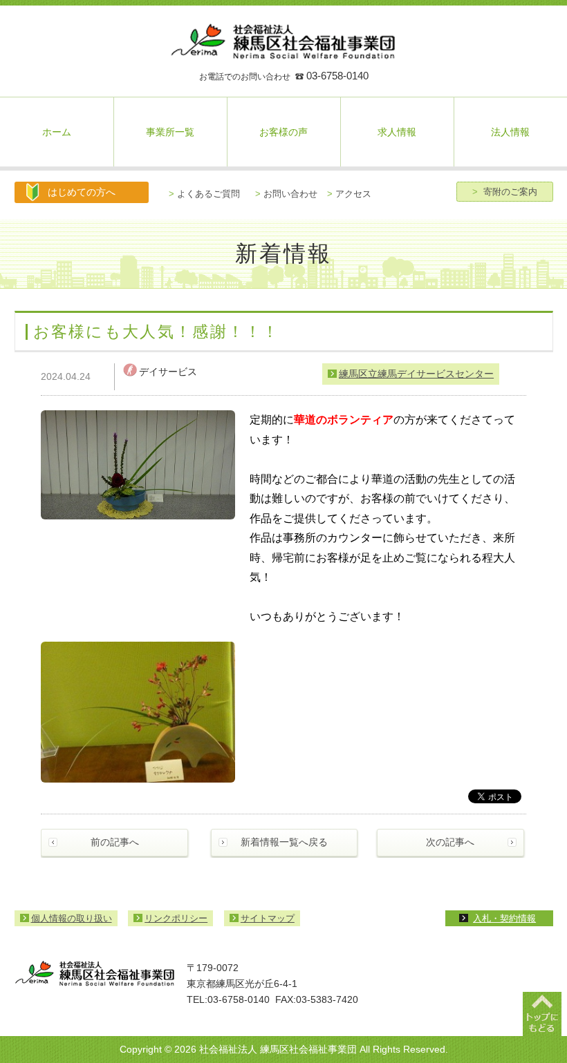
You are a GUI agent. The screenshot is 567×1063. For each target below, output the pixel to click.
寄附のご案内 (504, 191)
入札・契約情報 (504, 918)
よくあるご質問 (204, 194)
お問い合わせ (286, 194)
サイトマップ (268, 918)
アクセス (349, 194)
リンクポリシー (176, 918)
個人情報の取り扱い (71, 918)
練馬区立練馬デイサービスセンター (416, 373)
